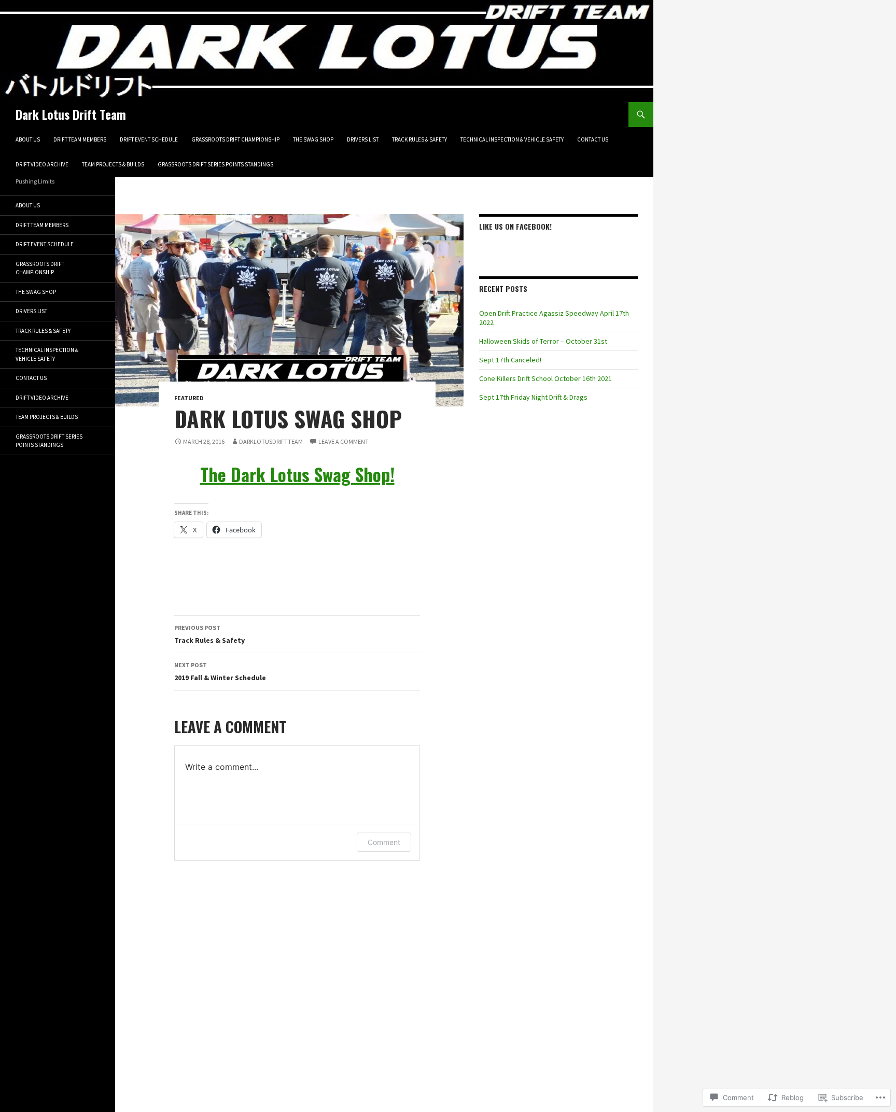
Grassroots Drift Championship (235, 139)
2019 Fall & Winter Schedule (220, 671)
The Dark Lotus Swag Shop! (297, 474)
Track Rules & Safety (419, 139)
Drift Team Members (79, 139)
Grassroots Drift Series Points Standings (215, 164)
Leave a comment (343, 441)
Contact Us (592, 139)
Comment (384, 842)
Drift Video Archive (42, 164)
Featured (189, 398)
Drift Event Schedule (149, 139)
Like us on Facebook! (515, 226)
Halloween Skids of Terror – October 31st (543, 341)
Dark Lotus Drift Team (71, 114)
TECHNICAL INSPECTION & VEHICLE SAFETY (512, 139)
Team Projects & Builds (113, 164)
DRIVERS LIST (363, 139)
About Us (28, 139)
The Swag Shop (313, 139)
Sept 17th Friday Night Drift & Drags (533, 397)
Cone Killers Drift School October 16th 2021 (545, 378)
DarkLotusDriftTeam (271, 441)
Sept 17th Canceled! (510, 359)
